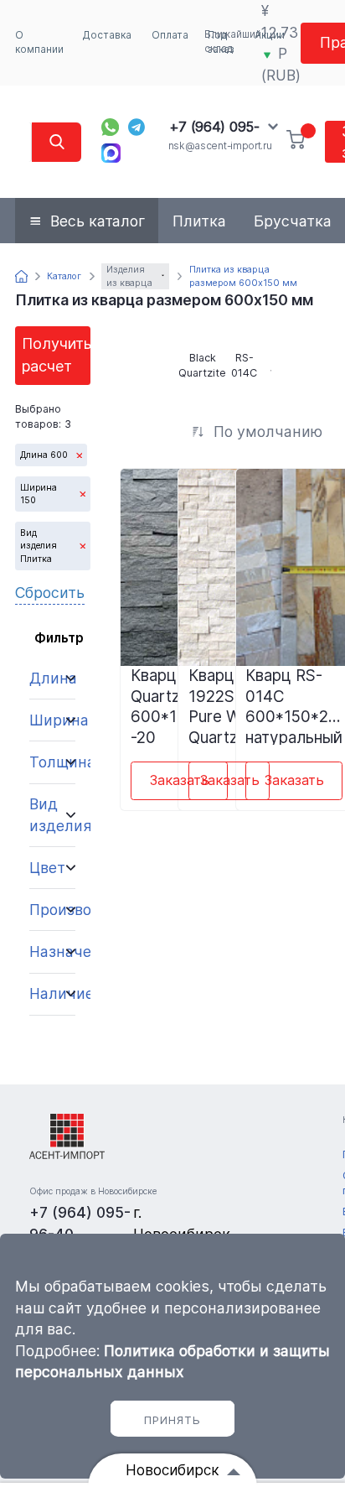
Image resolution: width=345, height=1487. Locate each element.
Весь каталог (97, 221)
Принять (172, 1420)
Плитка (199, 221)
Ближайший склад (232, 42)
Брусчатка (293, 221)
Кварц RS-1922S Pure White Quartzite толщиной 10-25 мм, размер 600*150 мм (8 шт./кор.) (228, 705)
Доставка (107, 35)
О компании (39, 42)
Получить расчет (56, 354)
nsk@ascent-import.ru (220, 146)
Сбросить (50, 592)
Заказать (179, 780)
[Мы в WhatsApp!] (110, 127)
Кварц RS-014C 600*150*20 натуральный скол (293, 705)
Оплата (170, 35)
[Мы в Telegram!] (137, 127)
